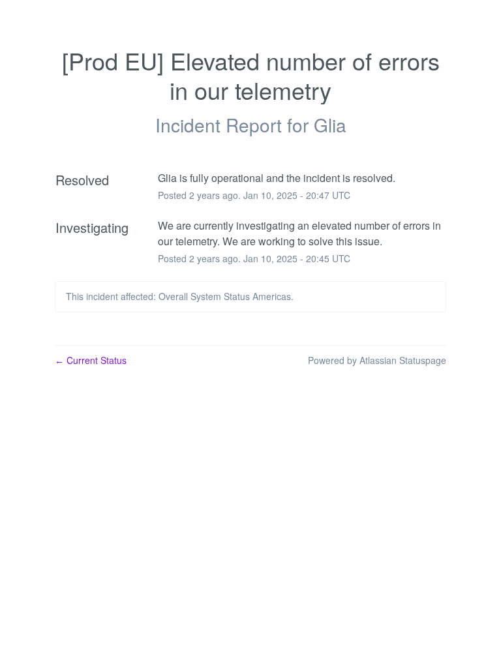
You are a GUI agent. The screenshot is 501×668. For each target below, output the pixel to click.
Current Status (91, 360)
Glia (330, 125)
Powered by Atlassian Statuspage (377, 360)
